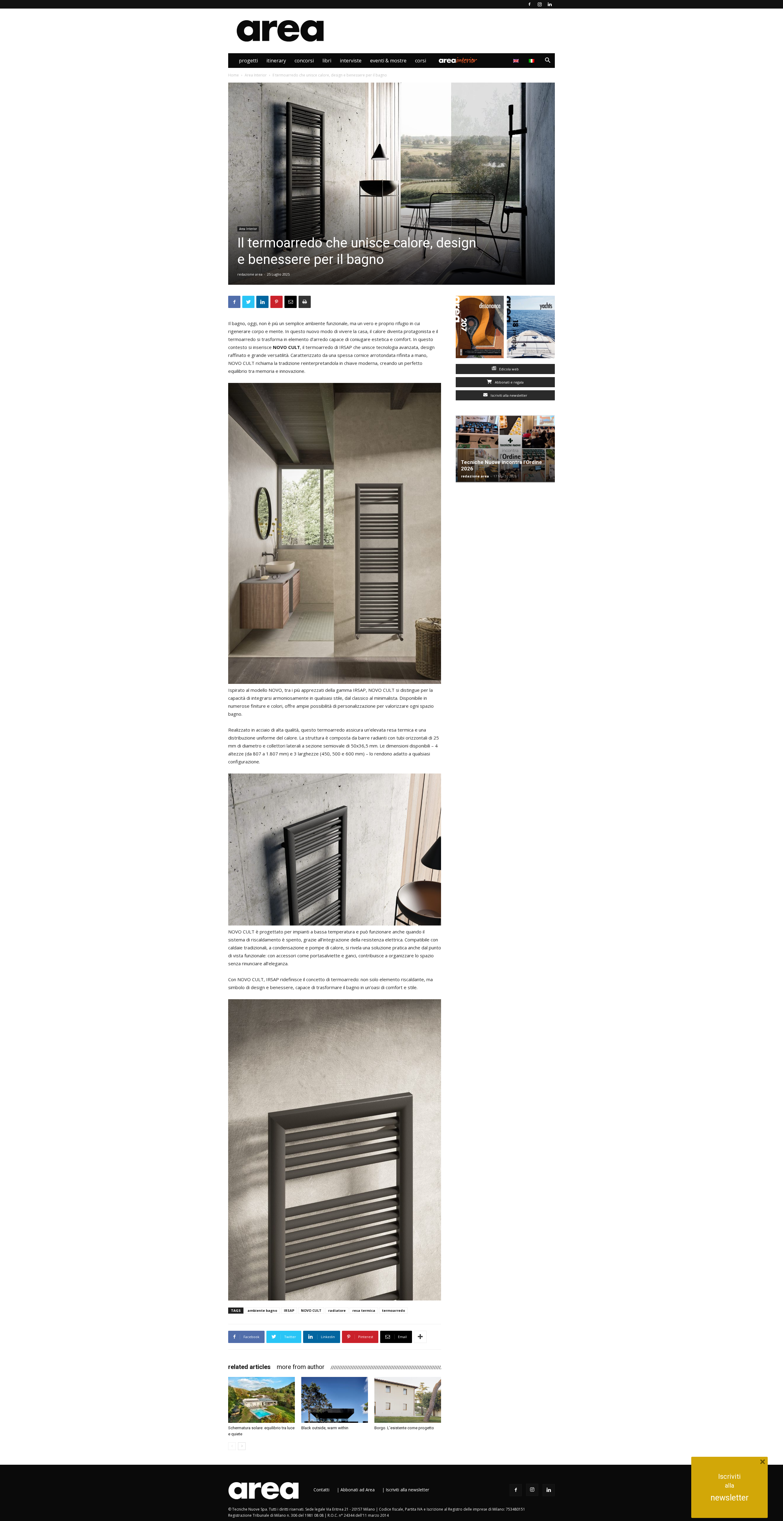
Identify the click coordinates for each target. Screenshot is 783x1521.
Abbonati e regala (509, 382)
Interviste (351, 60)
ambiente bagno (262, 1310)
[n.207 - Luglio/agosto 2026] (480, 328)
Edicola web (508, 369)
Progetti (248, 60)
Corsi (420, 60)
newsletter (730, 1498)
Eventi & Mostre (388, 60)
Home (233, 75)
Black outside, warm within (324, 1428)
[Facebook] (529, 4)
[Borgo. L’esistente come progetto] (407, 1400)
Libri (326, 60)
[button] (547, 61)
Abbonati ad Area (357, 1490)
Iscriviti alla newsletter (508, 395)
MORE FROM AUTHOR (301, 1367)
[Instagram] (539, 4)
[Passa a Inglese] (517, 60)
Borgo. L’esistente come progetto (404, 1428)
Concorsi (304, 60)
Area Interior (457, 60)
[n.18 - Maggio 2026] (531, 328)
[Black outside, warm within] (334, 1400)
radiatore (337, 1310)
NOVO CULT (311, 1310)
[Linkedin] (549, 4)
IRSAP (289, 1310)
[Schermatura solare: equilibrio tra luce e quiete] (261, 1400)
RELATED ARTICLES (249, 1367)
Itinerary (276, 60)
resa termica (363, 1310)
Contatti (321, 1490)
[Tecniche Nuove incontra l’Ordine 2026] (505, 448)
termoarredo (393, 1310)
